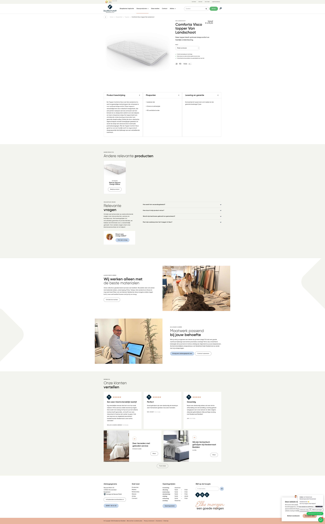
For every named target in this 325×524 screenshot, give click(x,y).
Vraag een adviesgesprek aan (182, 353)
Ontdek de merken (112, 299)
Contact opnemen (203, 353)
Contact (164, 8)
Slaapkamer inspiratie (127, 8)
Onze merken (155, 8)
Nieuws (200, 1)
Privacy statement (149, 520)
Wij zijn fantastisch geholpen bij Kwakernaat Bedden (204, 444)
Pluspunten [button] (151, 95)
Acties (134, 496)
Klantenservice (216, 1)
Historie (194, 1)
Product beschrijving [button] (116, 95)
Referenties (135, 492)
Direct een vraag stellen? (121, 235)
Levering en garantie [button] (194, 95)
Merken (134, 489)
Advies (172, 8)
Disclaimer (159, 520)
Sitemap (166, 520)
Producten (135, 487)
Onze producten (141, 8)
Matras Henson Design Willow (115, 183)
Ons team (207, 1)
